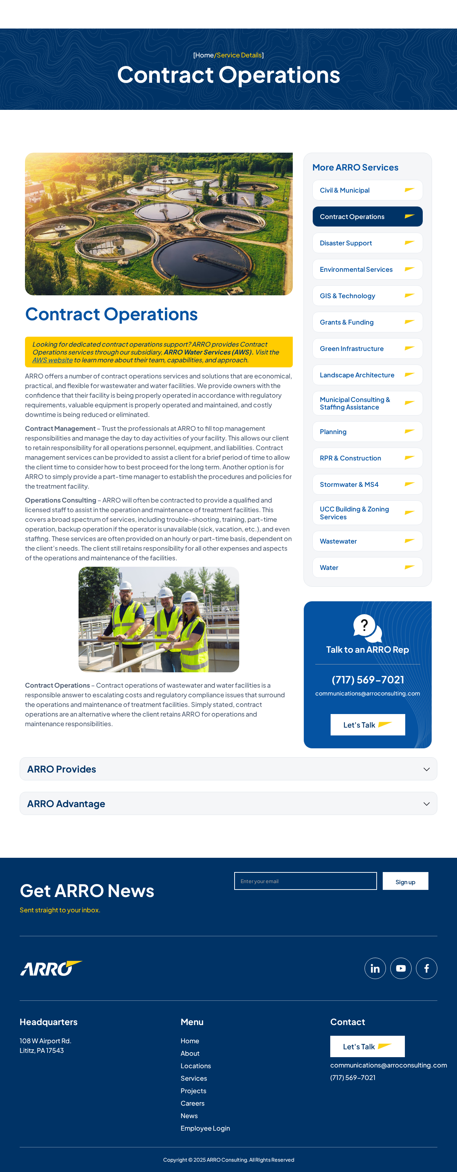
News (189, 1115)
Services (194, 1078)
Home (204, 55)
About (190, 1053)
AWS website (52, 360)
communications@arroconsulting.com (367, 693)
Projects (193, 1090)
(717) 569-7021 (368, 679)
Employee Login (205, 1128)
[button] (228, 769)
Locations (196, 1065)
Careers (193, 1103)
